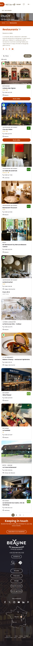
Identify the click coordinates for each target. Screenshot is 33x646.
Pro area (16, 570)
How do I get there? (16, 591)
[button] (29, 4)
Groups (16, 581)
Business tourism (17, 586)
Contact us (16, 556)
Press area (16, 576)
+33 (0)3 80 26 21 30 (16, 553)
